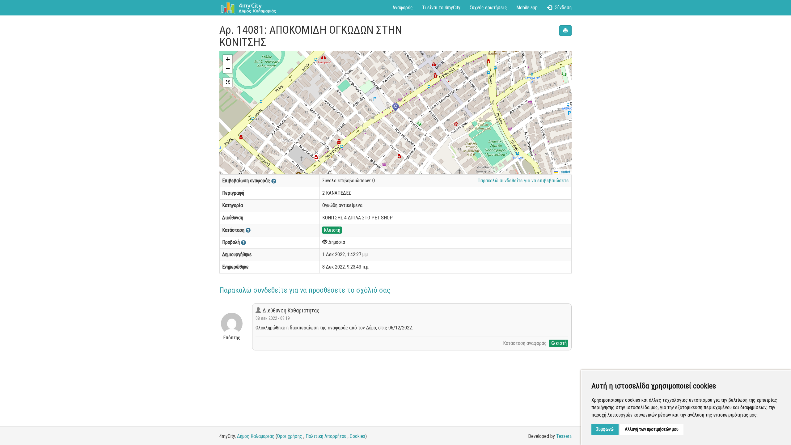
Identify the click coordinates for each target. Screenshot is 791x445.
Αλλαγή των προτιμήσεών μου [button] (652, 429)
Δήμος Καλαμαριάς (255, 436)
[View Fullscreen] (227, 82)
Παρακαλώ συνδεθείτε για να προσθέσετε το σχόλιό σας (304, 290)
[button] (395, 108)
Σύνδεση (563, 8)
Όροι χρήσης (289, 436)
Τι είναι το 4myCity (441, 8)
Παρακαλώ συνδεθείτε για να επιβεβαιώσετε (523, 181)
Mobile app (527, 8)
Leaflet (564, 171)
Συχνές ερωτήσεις (488, 8)
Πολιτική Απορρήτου (326, 436)
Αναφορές (402, 8)
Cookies (357, 436)
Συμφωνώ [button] (605, 429)
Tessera (564, 436)
